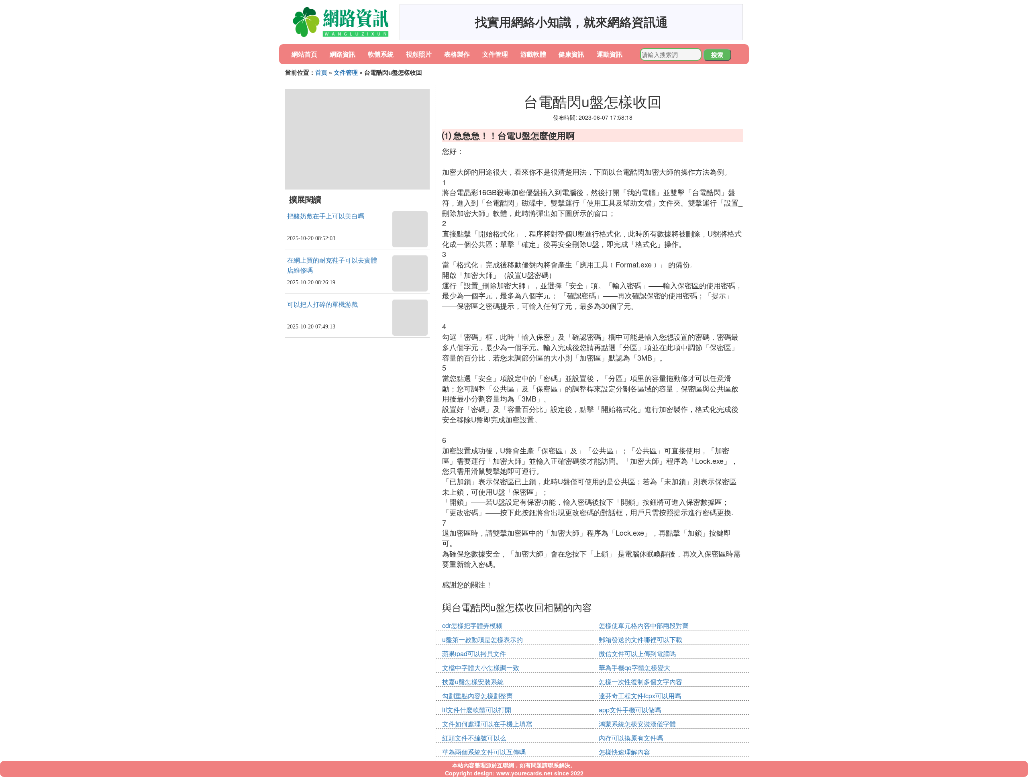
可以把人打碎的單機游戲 (322, 304)
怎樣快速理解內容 (624, 752)
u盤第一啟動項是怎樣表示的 (482, 639)
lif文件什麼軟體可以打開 (476, 709)
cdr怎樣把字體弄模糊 (472, 625)
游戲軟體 (533, 54)
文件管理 (495, 54)
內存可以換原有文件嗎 (631, 737)
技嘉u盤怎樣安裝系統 (473, 681)
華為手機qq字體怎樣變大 (634, 667)
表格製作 (457, 54)
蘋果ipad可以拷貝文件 (474, 653)
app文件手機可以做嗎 (630, 709)
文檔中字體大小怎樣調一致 (480, 667)
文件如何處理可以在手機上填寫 (487, 723)
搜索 (717, 54)
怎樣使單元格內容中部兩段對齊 (644, 625)
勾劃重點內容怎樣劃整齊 (477, 695)
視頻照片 (419, 54)
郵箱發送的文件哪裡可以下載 (640, 639)
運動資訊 (609, 54)
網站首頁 (304, 54)
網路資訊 (342, 54)
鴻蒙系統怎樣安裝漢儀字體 (637, 723)
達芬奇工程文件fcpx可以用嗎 (640, 695)
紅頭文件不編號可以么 (474, 737)
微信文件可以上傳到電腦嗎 (637, 653)
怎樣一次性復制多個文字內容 (640, 681)
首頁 (321, 72)
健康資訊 (571, 54)
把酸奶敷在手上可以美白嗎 (325, 216)
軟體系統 (381, 54)
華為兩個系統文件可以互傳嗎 (484, 752)
